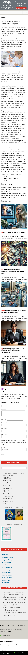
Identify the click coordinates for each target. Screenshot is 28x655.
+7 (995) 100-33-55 (21, 4)
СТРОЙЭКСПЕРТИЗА (8, 478)
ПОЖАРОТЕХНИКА (8, 487)
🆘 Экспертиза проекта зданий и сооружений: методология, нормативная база (12, 271)
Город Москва (5, 554)
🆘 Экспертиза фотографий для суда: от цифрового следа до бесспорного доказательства (12, 350)
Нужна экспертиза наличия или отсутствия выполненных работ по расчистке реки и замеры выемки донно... (15, 599)
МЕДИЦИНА (3, 17)
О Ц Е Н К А (6, 490)
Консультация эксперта (14, 588)
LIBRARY (6, 503)
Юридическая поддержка (14, 462)
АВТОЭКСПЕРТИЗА (8, 488)
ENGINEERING (7, 485)
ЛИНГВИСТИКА (7, 477)
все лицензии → (5, 541)
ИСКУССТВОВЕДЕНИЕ (9, 496)
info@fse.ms (21, 5)
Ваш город (4, 434)
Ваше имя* (4, 423)
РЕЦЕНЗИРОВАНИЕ (8, 501)
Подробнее (3, 651)
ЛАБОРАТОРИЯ (7, 500)
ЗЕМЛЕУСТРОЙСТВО (8, 480)
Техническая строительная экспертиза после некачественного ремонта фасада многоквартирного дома (15, 614)
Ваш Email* (4, 419)
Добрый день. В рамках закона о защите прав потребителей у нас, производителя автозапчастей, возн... (14, 604)
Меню (25, 12)
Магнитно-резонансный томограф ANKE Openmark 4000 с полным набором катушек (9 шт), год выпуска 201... (15, 594)
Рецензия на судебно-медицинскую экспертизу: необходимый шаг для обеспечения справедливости (13, 189)
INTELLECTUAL (7, 495)
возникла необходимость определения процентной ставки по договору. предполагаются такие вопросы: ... (14, 609)
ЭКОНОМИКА (7, 491)
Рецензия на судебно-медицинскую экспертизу (13, 193)
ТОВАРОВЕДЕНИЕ (8, 498)
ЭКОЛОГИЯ (6, 493)
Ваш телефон (4, 428)
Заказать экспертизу (21, 8)
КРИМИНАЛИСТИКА (8, 475)
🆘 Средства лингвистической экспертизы (13, 232)
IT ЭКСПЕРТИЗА (7, 483)
